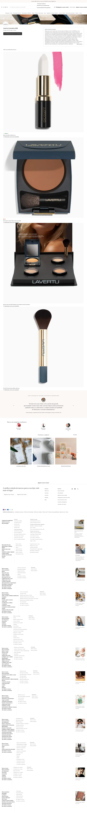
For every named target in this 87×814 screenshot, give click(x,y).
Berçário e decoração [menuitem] (6, 727)
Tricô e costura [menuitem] (21, 698)
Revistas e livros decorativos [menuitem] (8, 801)
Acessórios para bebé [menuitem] (7, 732)
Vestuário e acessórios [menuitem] (21, 747)
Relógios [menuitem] (15, 635)
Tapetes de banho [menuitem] (21, 571)
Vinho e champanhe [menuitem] (24, 591)
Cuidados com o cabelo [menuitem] (7, 656)
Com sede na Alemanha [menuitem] (35, 537)
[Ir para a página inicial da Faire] (4, 7)
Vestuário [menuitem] (4, 624)
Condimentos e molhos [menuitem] (7, 602)
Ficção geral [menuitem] (18, 791)
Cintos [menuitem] (14, 617)
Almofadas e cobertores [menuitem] (34, 550)
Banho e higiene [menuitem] (19, 721)
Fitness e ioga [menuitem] (5, 652)
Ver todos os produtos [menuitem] (7, 588)
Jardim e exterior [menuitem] (19, 552)
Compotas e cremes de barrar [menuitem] (8, 606)
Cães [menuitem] (3, 747)
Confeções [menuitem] (4, 604)
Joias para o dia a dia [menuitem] (18, 537)
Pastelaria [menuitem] (4, 597)
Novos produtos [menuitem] (19, 545)
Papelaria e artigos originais (52, 13)
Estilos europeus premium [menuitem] (35, 522)
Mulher (33, 13)
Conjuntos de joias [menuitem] (6, 681)
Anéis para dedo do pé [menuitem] (24, 679)
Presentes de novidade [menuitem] (18, 530)
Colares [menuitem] (3, 684)
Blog (57, 7)
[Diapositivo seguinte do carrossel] (73, 405)
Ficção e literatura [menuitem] (6, 797)
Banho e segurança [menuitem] (6, 723)
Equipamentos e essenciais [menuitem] (8, 725)
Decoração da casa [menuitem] (19, 553)
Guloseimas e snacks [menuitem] (21, 760)
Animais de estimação (70, 13)
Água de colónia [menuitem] (16, 770)
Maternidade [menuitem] (5, 726)
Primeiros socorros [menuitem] (19, 726)
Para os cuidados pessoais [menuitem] (19, 539)
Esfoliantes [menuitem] (16, 654)
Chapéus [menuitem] (15, 624)
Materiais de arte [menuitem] (21, 694)
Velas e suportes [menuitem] (19, 550)
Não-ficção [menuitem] (4, 799)
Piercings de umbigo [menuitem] (24, 672)
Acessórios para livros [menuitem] (7, 803)
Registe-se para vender (63, 7)
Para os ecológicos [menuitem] (18, 532)
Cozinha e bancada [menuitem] (34, 547)
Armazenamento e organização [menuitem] (36, 548)
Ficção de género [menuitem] (19, 792)
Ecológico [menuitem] (4, 794)
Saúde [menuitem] (18, 757)
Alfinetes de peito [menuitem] (6, 677)
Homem (77, 13)
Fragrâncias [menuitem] (4, 653)
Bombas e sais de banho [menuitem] (19, 647)
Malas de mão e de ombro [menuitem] (18, 640)
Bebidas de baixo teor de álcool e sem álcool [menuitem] (29, 598)
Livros (80, 13)
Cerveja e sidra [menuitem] (23, 593)
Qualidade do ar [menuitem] (19, 718)
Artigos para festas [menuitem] (6, 704)
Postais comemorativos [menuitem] (7, 702)
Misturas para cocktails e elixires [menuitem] (26, 600)
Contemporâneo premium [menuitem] (35, 520)
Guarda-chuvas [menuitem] (16, 637)
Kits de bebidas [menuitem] (23, 601)
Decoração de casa (17, 13)
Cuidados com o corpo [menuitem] (17, 769)
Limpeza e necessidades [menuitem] (21, 746)
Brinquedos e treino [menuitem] (20, 759)
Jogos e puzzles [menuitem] (5, 699)
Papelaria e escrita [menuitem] (6, 705)
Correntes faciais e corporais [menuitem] (25, 674)
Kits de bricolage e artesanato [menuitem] (24, 696)
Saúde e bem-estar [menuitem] (6, 655)
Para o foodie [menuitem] (32, 527)
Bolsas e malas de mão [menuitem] (18, 619)
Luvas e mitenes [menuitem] (16, 621)
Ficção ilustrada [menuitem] (19, 797)
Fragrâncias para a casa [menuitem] (34, 543)
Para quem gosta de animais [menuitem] (20, 534)
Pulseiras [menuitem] (4, 676)
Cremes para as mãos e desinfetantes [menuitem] (21, 650)
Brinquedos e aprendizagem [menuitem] (8, 730)
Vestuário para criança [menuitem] (7, 736)
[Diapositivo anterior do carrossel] (13, 405)
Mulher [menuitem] (3, 547)
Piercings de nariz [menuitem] (23, 677)
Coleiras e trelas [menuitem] (20, 749)
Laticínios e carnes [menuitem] (6, 605)
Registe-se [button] (53, 1)
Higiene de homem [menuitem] (6, 659)
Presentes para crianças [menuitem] (19, 535)
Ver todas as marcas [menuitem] (6, 587)
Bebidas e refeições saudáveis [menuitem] (36, 525)
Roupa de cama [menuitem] (19, 548)
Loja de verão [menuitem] (16, 524)
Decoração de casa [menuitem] (6, 544)
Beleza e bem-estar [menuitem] (6, 549)
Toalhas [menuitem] (18, 574)
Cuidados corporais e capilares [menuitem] (22, 723)
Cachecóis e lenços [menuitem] (17, 627)
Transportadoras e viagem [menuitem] (22, 744)
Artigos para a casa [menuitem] (34, 545)
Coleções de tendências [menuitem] (7, 520)
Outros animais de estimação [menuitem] (8, 749)
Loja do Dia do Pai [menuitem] (17, 522)
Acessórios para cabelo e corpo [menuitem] (9, 674)
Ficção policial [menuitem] (19, 794)
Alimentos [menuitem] (18, 754)
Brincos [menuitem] (3, 680)
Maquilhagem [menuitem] (5, 658)
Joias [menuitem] (3, 550)
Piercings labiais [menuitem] (23, 676)
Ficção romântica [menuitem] (19, 796)
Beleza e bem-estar (39, 13)
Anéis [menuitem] (3, 686)
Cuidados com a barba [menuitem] (17, 767)
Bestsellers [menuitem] (4, 793)
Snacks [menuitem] (3, 608)
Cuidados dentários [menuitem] (20, 725)
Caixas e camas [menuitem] (20, 752)
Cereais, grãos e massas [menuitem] (7, 599)
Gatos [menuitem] (3, 746)
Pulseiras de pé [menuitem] (23, 671)
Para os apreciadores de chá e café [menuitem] (37, 529)
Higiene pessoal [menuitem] (5, 661)
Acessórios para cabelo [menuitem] (18, 622)
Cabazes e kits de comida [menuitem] (7, 609)
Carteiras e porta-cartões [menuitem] (18, 634)
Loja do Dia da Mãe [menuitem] (18, 520)
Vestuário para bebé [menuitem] (6, 735)
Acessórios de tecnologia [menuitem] (18, 631)
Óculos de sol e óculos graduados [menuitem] (20, 629)
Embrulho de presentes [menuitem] (7, 701)
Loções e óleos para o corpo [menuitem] (19, 649)
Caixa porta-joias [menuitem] (6, 683)
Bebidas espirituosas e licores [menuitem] (26, 595)
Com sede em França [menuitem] (34, 535)
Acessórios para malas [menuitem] (17, 639)
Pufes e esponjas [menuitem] (17, 652)
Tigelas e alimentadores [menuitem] (21, 742)
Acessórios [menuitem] (4, 621)
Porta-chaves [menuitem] (16, 626)
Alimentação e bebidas (26, 13)
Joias (45, 13)
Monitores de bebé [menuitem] (19, 720)
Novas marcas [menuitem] (18, 543)
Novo (11, 13)
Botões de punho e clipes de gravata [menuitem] (10, 679)
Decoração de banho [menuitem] (21, 569)
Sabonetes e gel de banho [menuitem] (19, 655)
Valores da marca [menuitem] (6, 521)
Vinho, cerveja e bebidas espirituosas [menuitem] (10, 595)
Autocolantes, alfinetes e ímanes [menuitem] (9, 707)
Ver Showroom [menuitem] (5, 619)
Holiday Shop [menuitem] (16, 527)
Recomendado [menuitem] (5, 523)
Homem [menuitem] (4, 556)
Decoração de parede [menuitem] (34, 552)
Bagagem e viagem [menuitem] (17, 632)
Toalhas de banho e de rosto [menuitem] (21, 728)
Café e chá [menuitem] (4, 601)
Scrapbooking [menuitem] (21, 699)
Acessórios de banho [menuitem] (21, 567)
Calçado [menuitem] (4, 622)
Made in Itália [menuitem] (33, 540)
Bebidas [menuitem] (3, 598)
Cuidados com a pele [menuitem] (6, 662)
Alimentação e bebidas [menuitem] (7, 546)
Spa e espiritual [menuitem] (5, 663)
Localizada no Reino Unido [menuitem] (35, 534)
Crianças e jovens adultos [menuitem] (7, 800)
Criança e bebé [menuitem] (5, 553)
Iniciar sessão (72, 7)
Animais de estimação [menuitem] (7, 554)
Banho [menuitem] (17, 547)
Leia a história (79, 43)
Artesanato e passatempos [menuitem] (8, 698)
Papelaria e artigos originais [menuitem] (8, 551)
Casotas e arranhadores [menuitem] (21, 751)
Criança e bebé (62, 13)
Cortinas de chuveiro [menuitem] (21, 572)
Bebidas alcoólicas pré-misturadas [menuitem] (27, 596)
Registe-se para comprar (81, 7)
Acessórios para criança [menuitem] (7, 733)
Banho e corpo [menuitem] (5, 651)
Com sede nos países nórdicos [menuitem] (36, 539)
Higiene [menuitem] (18, 755)
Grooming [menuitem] (4, 772)
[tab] (7, 49)
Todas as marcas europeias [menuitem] (35, 532)
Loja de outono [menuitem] (17, 525)
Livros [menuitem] (3, 557)
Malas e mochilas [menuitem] (16, 616)
